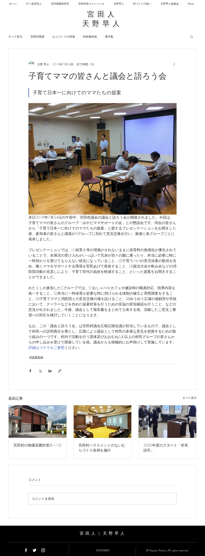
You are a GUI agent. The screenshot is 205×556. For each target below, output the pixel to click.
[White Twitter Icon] (34, 550)
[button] (191, 36)
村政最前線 (90, 36)
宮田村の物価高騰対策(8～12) (37, 445)
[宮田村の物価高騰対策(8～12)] (37, 421)
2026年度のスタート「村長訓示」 (165, 448)
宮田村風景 (37, 36)
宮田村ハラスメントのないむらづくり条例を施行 (101, 448)
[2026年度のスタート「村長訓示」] (167, 421)
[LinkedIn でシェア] (50, 371)
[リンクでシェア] (60, 371)
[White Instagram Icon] (43, 550)
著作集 (109, 36)
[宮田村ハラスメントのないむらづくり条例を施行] (103, 421)
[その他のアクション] (174, 64)
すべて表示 (15, 36)
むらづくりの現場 (63, 36)
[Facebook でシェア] (30, 371)
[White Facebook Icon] (25, 550)
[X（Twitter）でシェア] (40, 371)
